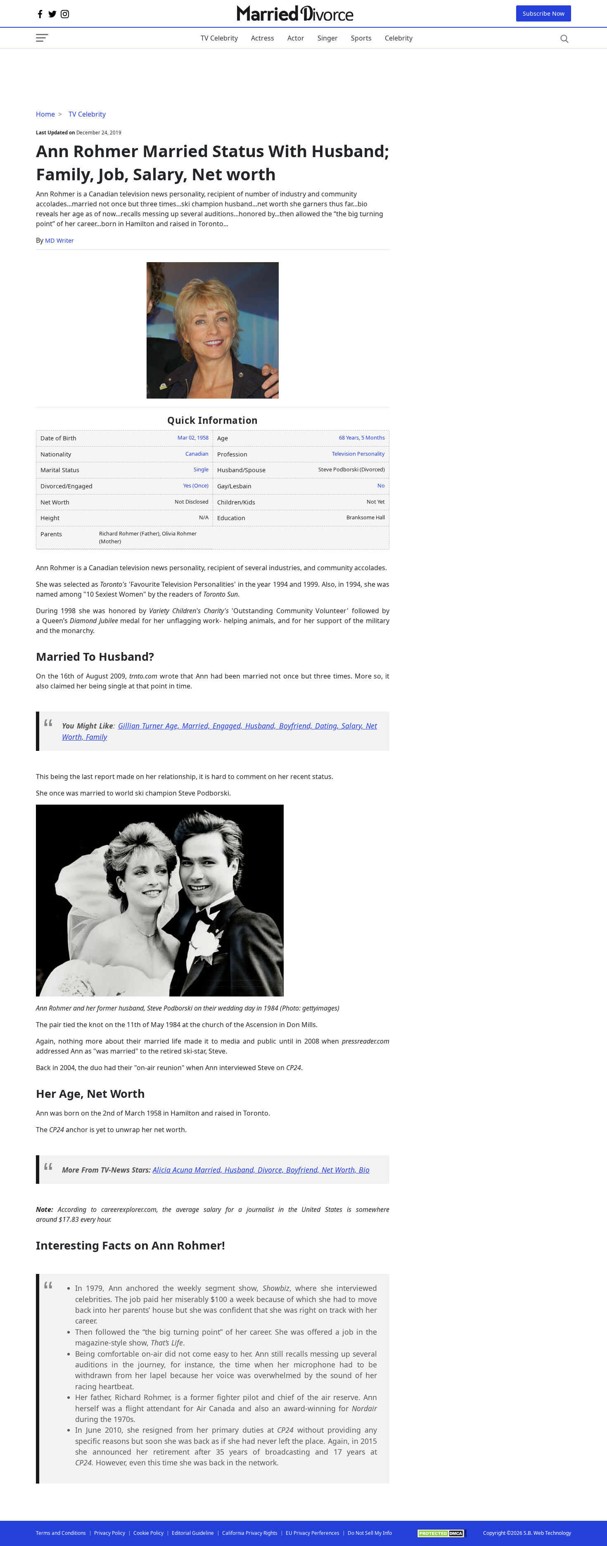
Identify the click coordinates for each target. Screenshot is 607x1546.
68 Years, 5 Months (362, 437)
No (381, 485)
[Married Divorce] (294, 13)
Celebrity (399, 38)
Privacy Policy (109, 1532)
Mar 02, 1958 (193, 437)
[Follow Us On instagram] (65, 13)
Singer (328, 38)
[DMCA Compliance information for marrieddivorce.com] (442, 1533)
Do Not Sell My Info (370, 1532)
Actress (262, 38)
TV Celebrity (219, 38)
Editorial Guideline (193, 1532)
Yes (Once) (196, 485)
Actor (295, 38)
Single (201, 469)
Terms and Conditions (61, 1532)
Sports (361, 38)
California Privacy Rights (249, 1532)
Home (45, 114)
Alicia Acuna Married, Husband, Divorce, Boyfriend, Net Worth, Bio (261, 1170)
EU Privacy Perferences (312, 1532)
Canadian (197, 453)
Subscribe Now (543, 13)
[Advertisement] (102, 65)
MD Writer (59, 240)
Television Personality (358, 453)
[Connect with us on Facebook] (40, 13)
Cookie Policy (148, 1532)
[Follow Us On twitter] (52, 13)
